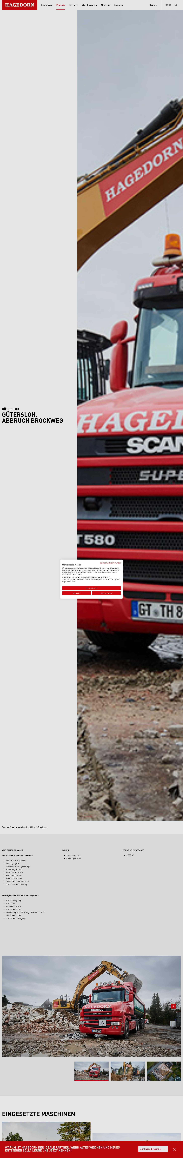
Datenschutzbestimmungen (110, 562)
